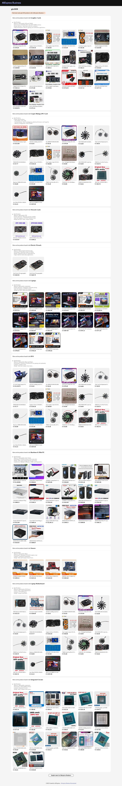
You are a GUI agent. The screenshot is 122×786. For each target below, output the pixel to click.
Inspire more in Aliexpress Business (61, 775)
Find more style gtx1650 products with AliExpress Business (27, 13)
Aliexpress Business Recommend (68, 783)
